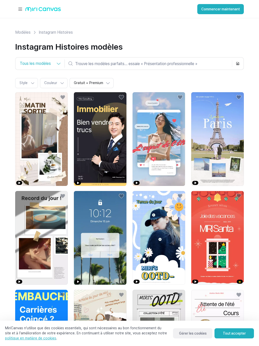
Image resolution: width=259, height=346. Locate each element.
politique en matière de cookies (30, 338)
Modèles (23, 32)
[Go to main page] (43, 10)
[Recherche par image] (237, 63)
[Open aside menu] (20, 9)
